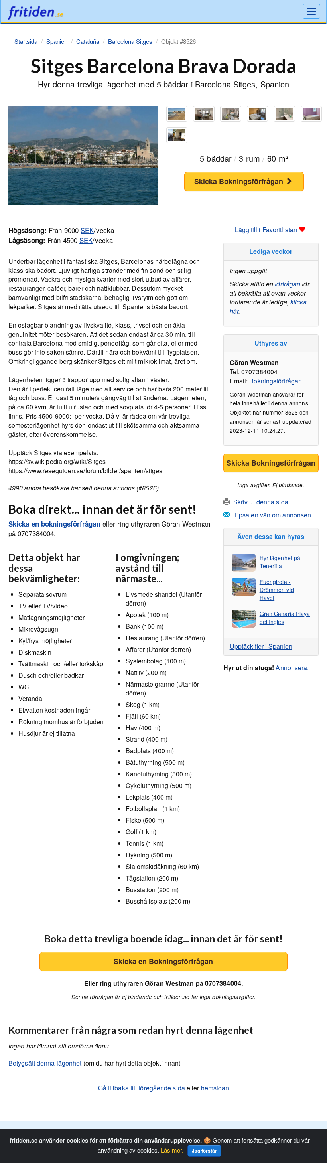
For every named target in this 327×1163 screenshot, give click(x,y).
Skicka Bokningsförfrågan (239, 181)
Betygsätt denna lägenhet (44, 1063)
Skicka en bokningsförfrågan (54, 524)
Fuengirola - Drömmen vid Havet (277, 590)
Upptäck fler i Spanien (261, 646)
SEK (87, 230)
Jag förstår (204, 1150)
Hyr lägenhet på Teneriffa (280, 562)
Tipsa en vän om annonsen (272, 514)
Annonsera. (292, 667)
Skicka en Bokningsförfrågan (163, 961)
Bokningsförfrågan (275, 380)
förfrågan (287, 283)
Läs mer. (172, 1150)
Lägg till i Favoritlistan (266, 229)
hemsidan (215, 1087)
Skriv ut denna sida (260, 501)
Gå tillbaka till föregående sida (141, 1087)
